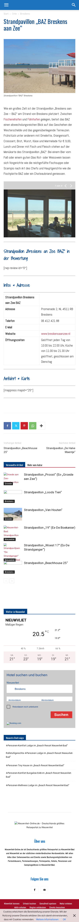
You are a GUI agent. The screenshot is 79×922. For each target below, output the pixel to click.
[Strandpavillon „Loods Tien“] (13, 496)
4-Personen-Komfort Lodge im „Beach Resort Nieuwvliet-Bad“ (37, 745)
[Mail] (44, 890)
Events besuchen (57, 907)
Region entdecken (38, 907)
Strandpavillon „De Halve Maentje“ (60, 450)
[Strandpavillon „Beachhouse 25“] (13, 567)
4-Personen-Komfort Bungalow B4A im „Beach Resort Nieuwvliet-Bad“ (38, 775)
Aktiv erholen (20, 907)
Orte (14, 13)
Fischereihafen (13, 119)
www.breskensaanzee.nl (55, 334)
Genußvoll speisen (48, 903)
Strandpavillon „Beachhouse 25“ (20, 450)
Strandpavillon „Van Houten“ (43, 510)
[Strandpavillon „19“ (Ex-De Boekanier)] (13, 533)
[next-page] (12, 581)
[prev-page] (6, 581)
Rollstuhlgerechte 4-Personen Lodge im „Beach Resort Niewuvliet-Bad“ (39, 755)
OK (64, 919)
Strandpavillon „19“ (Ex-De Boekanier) (49, 527)
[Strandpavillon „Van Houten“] (13, 514)
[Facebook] (7, 425)
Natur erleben (66, 903)
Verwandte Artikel (14, 465)
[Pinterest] (24, 425)
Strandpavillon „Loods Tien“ (43, 492)
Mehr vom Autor (34, 465)
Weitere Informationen (47, 919)
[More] (41, 425)
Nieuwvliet (10, 539)
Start (6, 13)
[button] (6, 5)
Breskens (25, 13)
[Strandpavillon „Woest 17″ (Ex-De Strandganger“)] (13, 552)
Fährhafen (34, 119)
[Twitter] (15, 425)
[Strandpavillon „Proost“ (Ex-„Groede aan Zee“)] (13, 479)
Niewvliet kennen (11, 903)
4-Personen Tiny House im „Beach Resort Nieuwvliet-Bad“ (35, 765)
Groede (8, 483)
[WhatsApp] (32, 425)
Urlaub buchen (29, 903)
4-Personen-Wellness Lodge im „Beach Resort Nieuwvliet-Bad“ (37, 785)
